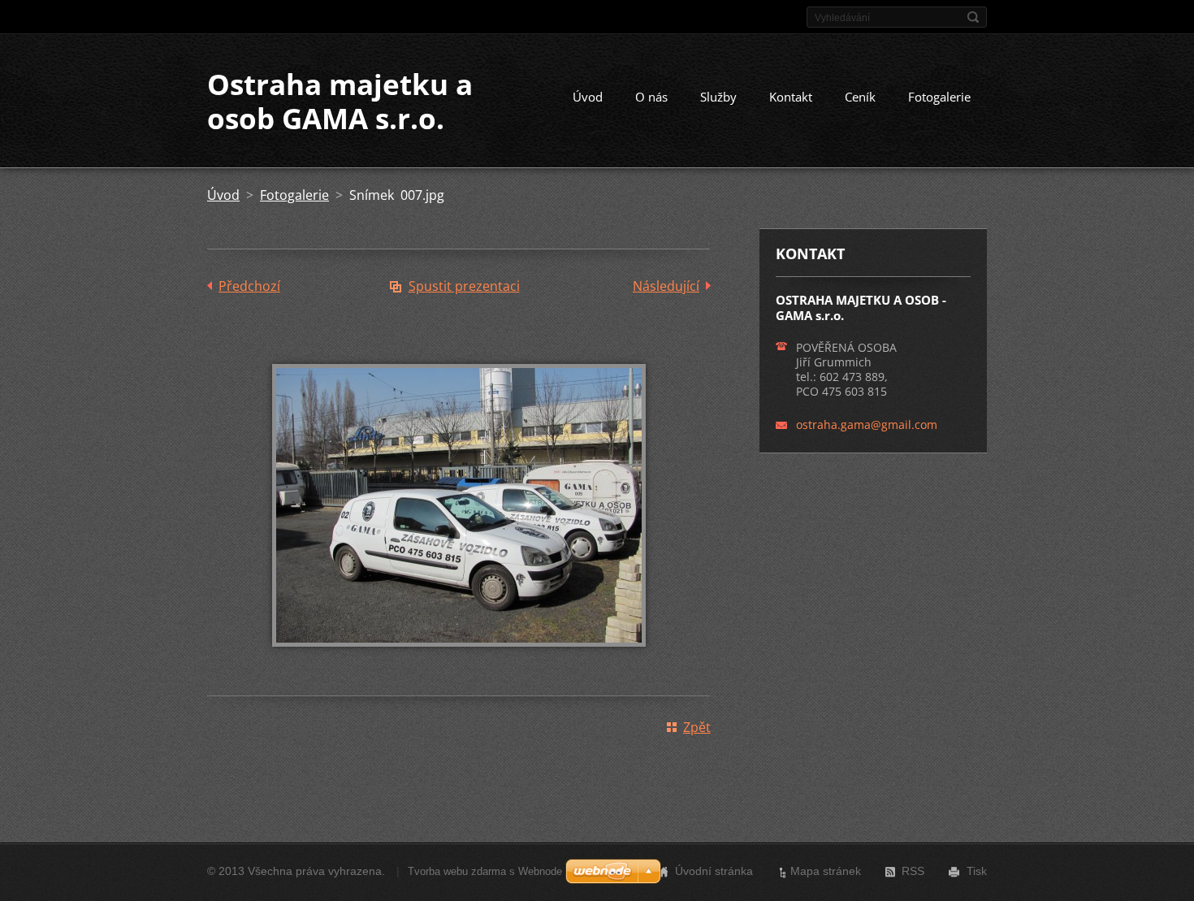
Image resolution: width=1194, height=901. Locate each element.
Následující (666, 286)
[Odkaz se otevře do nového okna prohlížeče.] (459, 658)
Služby (718, 97)
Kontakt (790, 97)
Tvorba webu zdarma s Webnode (485, 871)
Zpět (697, 727)
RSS (913, 870)
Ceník (860, 97)
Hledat (973, 17)
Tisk (977, 870)
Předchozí (249, 286)
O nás (651, 97)
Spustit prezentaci (464, 286)
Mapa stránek (825, 870)
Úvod (588, 97)
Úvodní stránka (714, 870)
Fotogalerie (939, 97)
